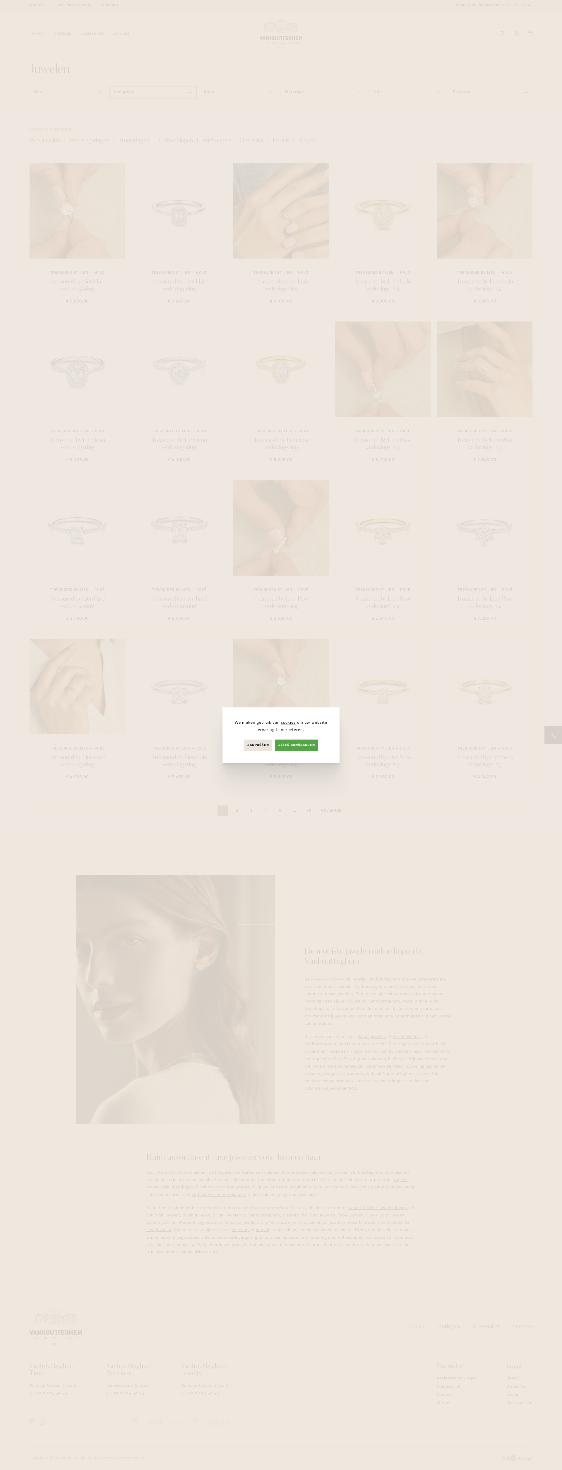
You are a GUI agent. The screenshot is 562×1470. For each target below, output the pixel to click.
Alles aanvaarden (296, 745)
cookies (288, 722)
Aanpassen (258, 745)
